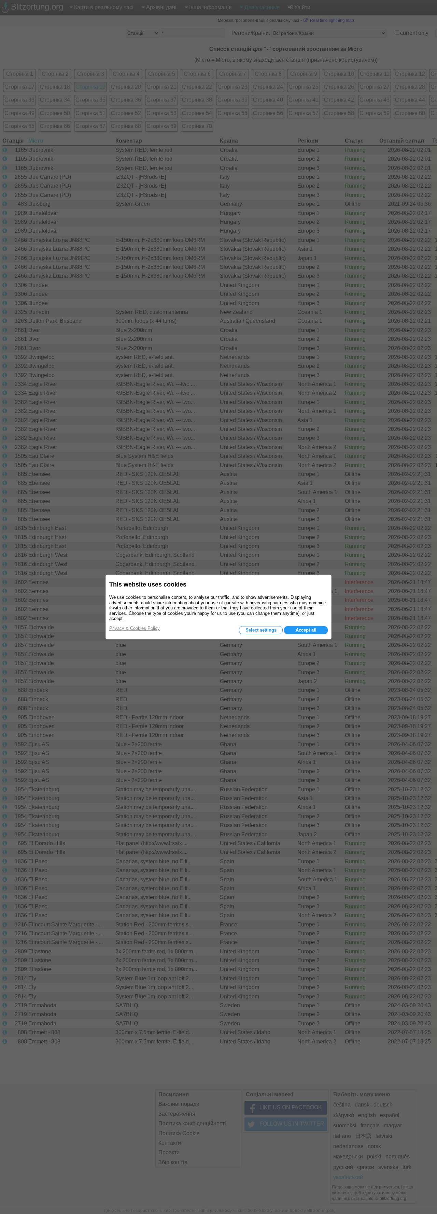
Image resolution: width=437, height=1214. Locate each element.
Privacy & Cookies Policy (134, 628)
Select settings (261, 630)
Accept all (306, 630)
